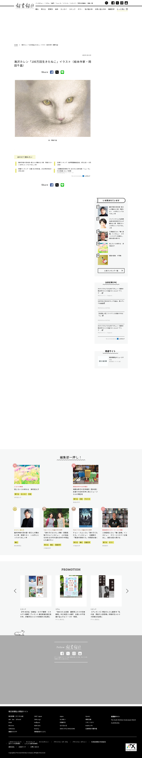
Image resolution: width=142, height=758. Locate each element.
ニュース (58, 3)
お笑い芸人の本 (100, 9)
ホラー (80, 9)
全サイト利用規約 (14, 743)
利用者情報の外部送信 (98, 742)
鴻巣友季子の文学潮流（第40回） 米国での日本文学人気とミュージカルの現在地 (85, 491)
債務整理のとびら (40, 732)
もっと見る (121, 9)
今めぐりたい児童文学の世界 (53, 530)
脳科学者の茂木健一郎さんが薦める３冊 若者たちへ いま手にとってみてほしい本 (116, 210)
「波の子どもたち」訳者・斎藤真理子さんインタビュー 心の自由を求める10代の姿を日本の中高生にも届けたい (56, 536)
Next (127, 591)
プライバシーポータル (61, 742)
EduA (10, 722)
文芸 (29, 494)
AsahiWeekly (115, 723)
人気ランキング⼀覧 (111, 271)
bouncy (36, 729)
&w (13, 719)
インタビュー (39, 3)
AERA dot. (37, 725)
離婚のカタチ (13, 732)
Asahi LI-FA (89, 725)
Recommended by (77, 176)
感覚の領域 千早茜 (115, 256)
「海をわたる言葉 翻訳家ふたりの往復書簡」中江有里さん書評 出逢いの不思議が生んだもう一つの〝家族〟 (70, 614)
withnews (12, 729)
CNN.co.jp (37, 719)
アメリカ (87, 499)
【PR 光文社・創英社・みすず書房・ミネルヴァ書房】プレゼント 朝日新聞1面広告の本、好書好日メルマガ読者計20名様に (35, 614)
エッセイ (64, 9)
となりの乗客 (18, 486)
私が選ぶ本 (89, 9)
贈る (16, 542)
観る (37, 9)
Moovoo (11, 725)
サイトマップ (30, 742)
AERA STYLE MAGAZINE (67, 729)
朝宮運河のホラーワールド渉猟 (112, 530)
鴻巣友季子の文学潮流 (80, 486)
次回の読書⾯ (82, 3)
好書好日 (25, 6)
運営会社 (11, 747)
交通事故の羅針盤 (91, 729)
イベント (65, 3)
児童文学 (58, 545)
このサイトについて (15, 742)
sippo (62, 716)
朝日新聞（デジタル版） (16, 716)
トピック (73, 3)
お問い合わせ (34, 747)
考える (43, 9)
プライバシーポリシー (79, 742)
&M (10, 719)
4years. (87, 716)
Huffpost (37, 722)
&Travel (18, 719)
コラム (47, 3)
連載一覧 (90, 3)
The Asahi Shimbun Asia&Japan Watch (123, 720)
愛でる (17, 494)
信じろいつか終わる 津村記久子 (116, 245)
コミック (72, 9)
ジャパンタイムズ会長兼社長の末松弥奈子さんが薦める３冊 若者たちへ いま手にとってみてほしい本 (116, 223)
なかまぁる (63, 725)
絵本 (56, 9)
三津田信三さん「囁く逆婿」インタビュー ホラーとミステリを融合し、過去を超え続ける (116, 235)
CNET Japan (38, 716)
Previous (15, 591)
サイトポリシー (44, 742)
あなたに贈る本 (19, 530)
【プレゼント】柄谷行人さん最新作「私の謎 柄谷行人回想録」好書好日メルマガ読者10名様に (105, 614)
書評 (52, 3)
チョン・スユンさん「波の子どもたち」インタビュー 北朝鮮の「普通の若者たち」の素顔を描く (85, 535)
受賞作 (50, 9)
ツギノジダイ (89, 722)
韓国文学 (111, 9)
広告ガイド (22, 747)
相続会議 (88, 719)
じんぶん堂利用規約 (31, 743)
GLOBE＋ (63, 719)
